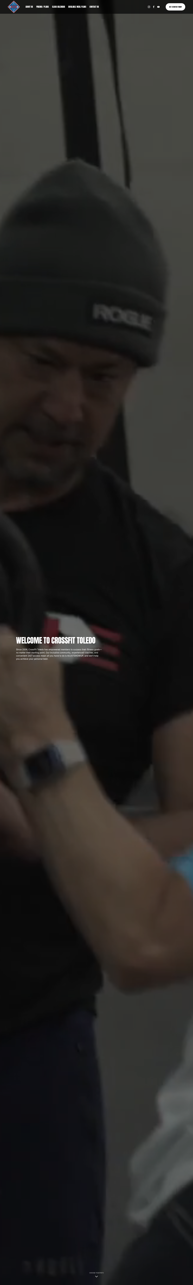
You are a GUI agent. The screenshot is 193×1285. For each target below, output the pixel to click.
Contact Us (94, 6)
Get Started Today (175, 7)
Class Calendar (58, 6)
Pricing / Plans (42, 6)
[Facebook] (153, 6)
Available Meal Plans (77, 6)
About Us (29, 6)
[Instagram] (149, 6)
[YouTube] (158, 6)
